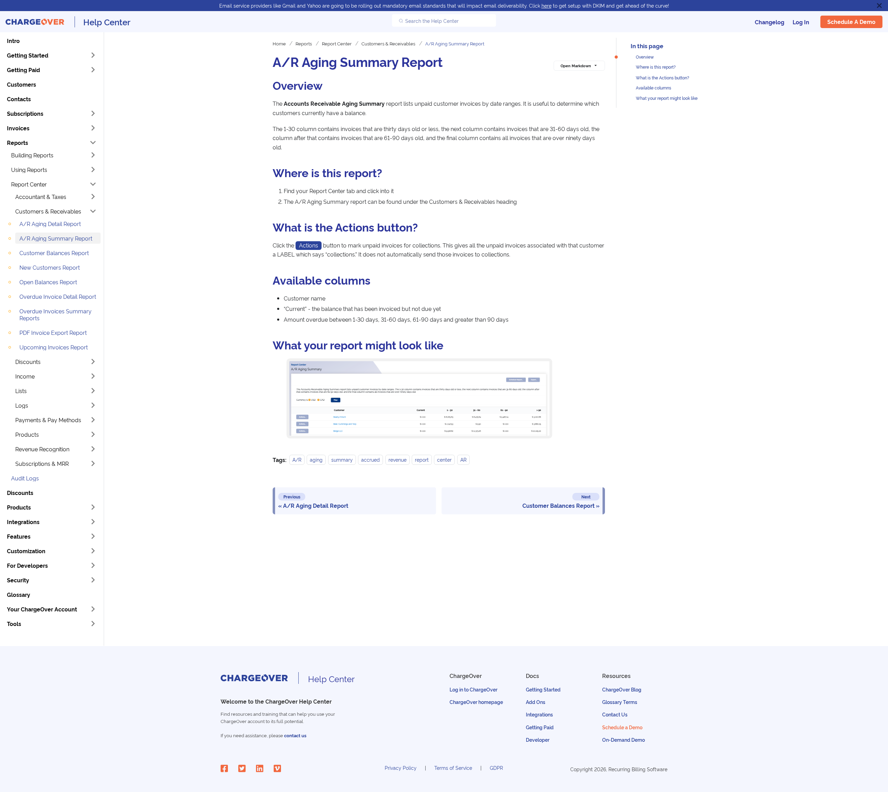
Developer (537, 739)
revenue (397, 459)
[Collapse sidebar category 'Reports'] (93, 142)
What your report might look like (667, 98)
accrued (370, 459)
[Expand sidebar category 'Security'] (93, 579)
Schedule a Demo (851, 22)
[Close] (879, 5)
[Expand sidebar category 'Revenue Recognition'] (93, 448)
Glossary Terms (619, 701)
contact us (295, 735)
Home (279, 43)
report (422, 459)
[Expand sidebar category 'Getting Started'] (93, 55)
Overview (645, 57)
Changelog (769, 22)
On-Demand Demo (623, 739)
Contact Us (614, 714)
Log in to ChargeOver (473, 689)
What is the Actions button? (662, 77)
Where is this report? (656, 67)
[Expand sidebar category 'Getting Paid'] (93, 69)
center (444, 459)
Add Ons (535, 701)
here (546, 5)
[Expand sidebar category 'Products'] (93, 507)
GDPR (496, 767)
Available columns (653, 87)
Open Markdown (576, 65)
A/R (296, 459)
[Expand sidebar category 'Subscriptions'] (93, 113)
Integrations (539, 714)
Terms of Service (453, 767)
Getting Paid (540, 727)
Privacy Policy (401, 767)
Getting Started (543, 689)
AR (463, 459)
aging (316, 459)
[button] (54, 154)
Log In (801, 22)
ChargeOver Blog (621, 689)
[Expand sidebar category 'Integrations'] (93, 521)
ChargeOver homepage (476, 701)
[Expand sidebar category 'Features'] (93, 536)
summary (342, 459)
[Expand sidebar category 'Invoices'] (93, 127)
